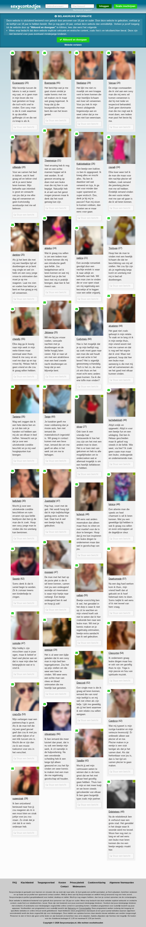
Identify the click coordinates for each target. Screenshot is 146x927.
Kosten (62, 882)
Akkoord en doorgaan (74, 39)
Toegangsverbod (46, 882)
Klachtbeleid (27, 882)
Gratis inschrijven (125, 6)
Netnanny (72, 908)
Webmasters (79, 886)
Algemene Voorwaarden (122, 882)
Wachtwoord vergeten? (82, 10)
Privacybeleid (77, 882)
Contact (65, 886)
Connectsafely (85, 908)
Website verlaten (73, 45)
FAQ (14, 882)
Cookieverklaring (96, 882)
